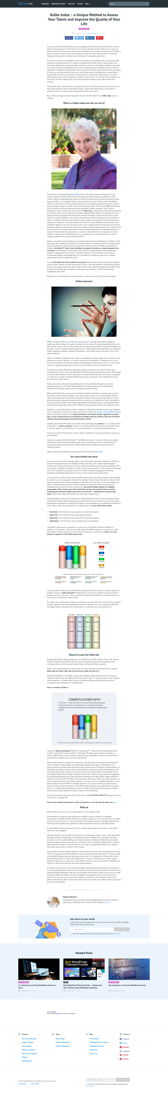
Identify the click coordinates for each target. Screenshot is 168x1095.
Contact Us (94, 1053)
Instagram (126, 1051)
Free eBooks (94, 1039)
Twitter (125, 1043)
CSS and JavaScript (29, 1039)
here (114, 802)
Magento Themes (28, 1050)
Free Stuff (71, 4)
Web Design (45, 4)
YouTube (125, 1055)
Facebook (126, 1039)
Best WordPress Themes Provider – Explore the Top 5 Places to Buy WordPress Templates (82, 986)
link (101, 452)
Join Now (123, 929)
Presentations (27, 1061)
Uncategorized (84, 29)
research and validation (106, 412)
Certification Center (97, 1046)
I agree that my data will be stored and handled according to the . (96, 934)
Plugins (80, 4)
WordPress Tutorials (58, 4)
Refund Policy (35, 1084)
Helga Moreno (91, 33)
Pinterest (126, 1047)
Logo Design (26, 1046)
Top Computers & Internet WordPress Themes (127, 985)
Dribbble (126, 1059)
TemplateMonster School (99, 1042)
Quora (108, 902)
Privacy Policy (116, 934)
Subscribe (125, 1080)
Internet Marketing (63, 1042)
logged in (59, 1013)
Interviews (93, 1050)
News (65, 982)
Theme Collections (63, 1046)
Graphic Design (27, 1042)
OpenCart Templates (29, 1053)
